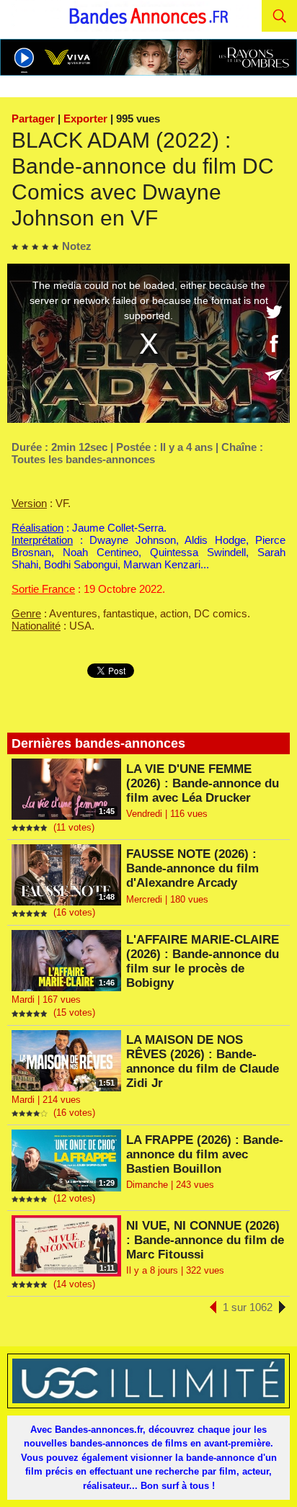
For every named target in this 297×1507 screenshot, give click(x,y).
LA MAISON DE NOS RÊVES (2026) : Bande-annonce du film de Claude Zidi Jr (202, 1061)
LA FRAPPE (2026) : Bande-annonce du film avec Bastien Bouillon (204, 1154)
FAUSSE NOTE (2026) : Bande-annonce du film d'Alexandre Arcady (192, 868)
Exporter (85, 118)
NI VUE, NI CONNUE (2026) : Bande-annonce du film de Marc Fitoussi (205, 1240)
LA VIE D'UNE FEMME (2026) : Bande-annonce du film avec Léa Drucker (202, 783)
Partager (33, 118)
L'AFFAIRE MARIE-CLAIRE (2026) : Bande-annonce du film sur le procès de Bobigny (202, 961)
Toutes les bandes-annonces (83, 459)
